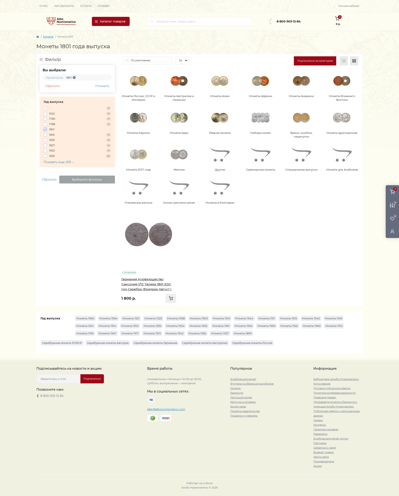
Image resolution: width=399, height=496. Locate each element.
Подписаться (92, 378)
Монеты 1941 (85, 325)
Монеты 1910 (130, 325)
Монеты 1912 (333, 325)
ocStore (208, 483)
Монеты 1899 (243, 333)
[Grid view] (354, 60)
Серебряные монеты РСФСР (62, 343)
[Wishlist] (173, 222)
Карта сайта (321, 456)
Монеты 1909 (199, 318)
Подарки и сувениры (243, 415)
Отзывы (104, 5)
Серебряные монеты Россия (252, 343)
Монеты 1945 (311, 318)
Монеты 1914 (107, 325)
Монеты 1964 (108, 318)
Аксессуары (238, 406)
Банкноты (236, 392)
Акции (317, 466)
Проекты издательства (245, 411)
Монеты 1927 (220, 333)
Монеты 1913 (152, 333)
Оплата (85, 5)
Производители (323, 461)
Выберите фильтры (87, 179)
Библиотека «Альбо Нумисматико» (336, 379)
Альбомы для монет (243, 379)
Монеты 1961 (221, 325)
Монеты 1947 (107, 333)
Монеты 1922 (289, 325)
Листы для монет (241, 397)
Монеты (48, 36)
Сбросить (52, 86)
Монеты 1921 (130, 318)
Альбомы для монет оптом (330, 438)
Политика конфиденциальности (334, 392)
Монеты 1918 (333, 318)
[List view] (344, 60)
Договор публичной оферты (331, 388)
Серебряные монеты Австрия (108, 343)
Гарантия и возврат (326, 429)
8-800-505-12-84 (289, 21)
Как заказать (64, 5)
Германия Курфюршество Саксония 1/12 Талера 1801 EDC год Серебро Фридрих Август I (146, 284)
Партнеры (319, 443)
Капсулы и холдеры (243, 402)
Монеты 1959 (152, 325)
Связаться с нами (324, 447)
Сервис (318, 420)
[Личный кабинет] (392, 231)
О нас (43, 5)
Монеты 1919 (221, 318)
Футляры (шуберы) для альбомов (251, 383)
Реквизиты (320, 434)
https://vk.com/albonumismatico (151, 400)
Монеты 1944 (244, 318)
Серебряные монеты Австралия (204, 343)
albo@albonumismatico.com (166, 409)
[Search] (151, 21)
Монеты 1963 (311, 325)
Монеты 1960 (85, 318)
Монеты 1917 (130, 333)
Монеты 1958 (176, 318)
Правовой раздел (324, 397)
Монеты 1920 (198, 325)
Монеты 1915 (288, 318)
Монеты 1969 (266, 325)
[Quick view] (173, 214)
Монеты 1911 (266, 318)
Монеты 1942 (174, 333)
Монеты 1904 (175, 325)
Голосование (321, 383)
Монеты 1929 (153, 318)
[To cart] (171, 298)
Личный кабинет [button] (349, 5)
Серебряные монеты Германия (155, 343)
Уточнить (102, 86)
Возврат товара (323, 452)
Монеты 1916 (85, 333)
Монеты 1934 (243, 325)
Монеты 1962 (197, 333)
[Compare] (173, 229)
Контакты (319, 424)
